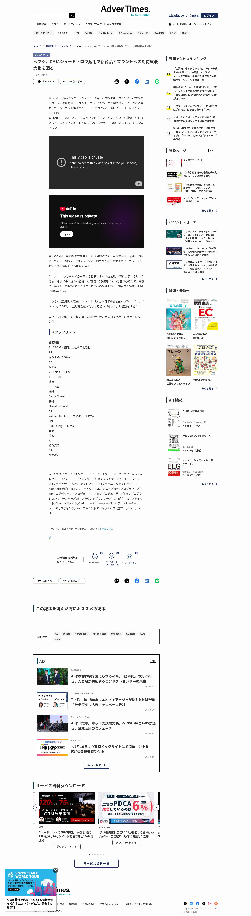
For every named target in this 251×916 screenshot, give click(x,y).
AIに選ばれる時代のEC (200, 335)
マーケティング (72, 24)
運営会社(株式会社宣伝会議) (139, 904)
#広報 (173, 32)
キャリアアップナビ (193, 160)
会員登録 (194, 15)
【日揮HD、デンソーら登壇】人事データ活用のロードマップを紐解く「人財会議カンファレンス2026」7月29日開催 (200, 266)
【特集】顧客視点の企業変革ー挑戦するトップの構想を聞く (200, 174)
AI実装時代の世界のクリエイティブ (178, 381)
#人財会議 (159, 32)
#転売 (184, 32)
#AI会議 (88, 32)
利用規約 (73, 904)
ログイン (209, 15)
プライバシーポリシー (110, 904)
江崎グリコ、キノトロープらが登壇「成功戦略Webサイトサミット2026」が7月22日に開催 (200, 252)
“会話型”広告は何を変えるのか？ (176, 335)
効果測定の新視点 (202, 380)
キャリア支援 (114, 24)
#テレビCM (143, 32)
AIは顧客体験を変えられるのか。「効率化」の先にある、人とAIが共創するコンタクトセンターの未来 (111, 679)
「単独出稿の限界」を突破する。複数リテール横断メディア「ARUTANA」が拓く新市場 (200, 188)
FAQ (62, 904)
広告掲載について (178, 15)
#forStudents (105, 32)
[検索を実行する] (72, 15)
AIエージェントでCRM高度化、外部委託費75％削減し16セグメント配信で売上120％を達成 (66, 836)
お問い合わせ (88, 904)
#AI (77, 32)
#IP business (125, 32)
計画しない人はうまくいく (196, 435)
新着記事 (41, 24)
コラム (55, 24)
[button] (116, 81)
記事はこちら (106, 528)
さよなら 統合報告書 (193, 411)
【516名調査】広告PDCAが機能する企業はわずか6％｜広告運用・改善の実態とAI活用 (126, 834)
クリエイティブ (93, 24)
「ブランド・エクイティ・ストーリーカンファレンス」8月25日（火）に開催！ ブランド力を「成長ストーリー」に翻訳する (200, 236)
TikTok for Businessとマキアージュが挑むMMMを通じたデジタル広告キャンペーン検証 (113, 702)
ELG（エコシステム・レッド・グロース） (198, 462)
